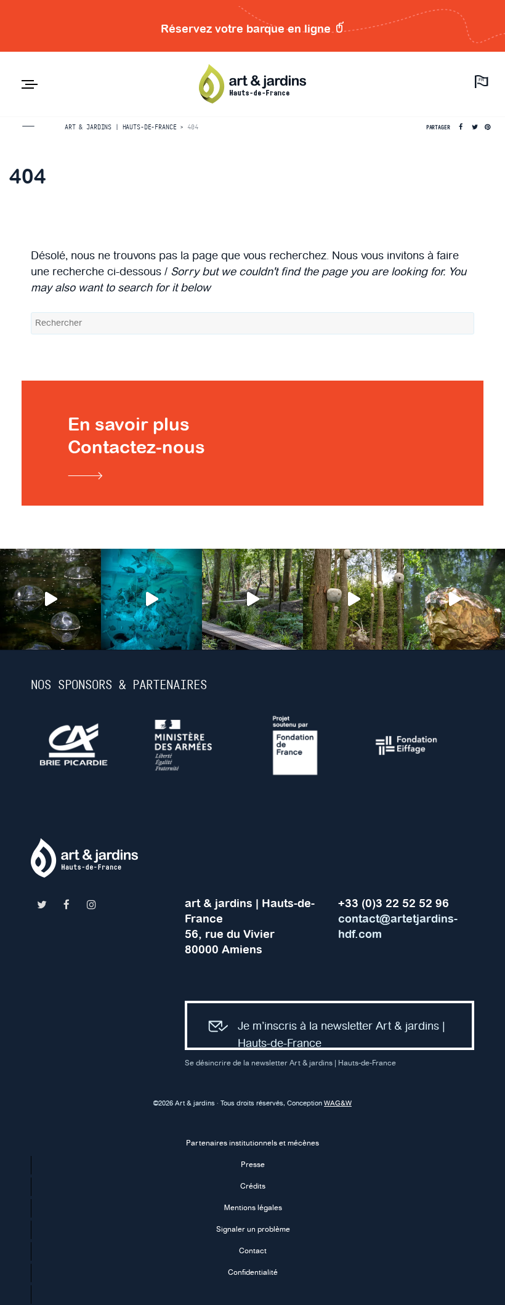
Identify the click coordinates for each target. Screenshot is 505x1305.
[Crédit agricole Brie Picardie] (86, 745)
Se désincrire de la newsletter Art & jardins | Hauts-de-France (290, 1063)
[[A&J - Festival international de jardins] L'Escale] (50, 599)
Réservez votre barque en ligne (247, 28)
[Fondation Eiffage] (418, 745)
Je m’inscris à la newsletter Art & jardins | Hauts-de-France (341, 1034)
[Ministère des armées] (197, 745)
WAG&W (338, 1103)
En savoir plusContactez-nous (136, 436)
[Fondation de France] (307, 745)
